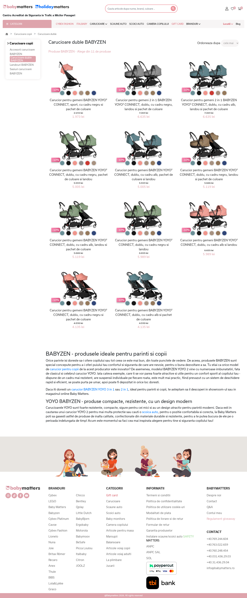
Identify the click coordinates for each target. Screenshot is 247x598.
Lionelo (53, 536)
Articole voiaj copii (118, 548)
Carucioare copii (23, 34)
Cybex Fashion (57, 530)
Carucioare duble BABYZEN (21, 59)
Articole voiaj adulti (118, 554)
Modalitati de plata (158, 513)
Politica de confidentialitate (164, 501)
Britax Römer (56, 554)
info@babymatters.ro (221, 568)
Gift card (112, 495)
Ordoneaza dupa (208, 43)
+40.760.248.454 (217, 550)
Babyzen (54, 513)
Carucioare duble (47, 34)
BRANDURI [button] (192, 24)
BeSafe (80, 542)
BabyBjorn (82, 518)
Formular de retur (157, 524)
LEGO (52, 501)
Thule (52, 571)
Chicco (80, 495)
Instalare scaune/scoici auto (170, 538)
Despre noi (214, 495)
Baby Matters (57, 507)
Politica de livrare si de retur (164, 518)
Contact (212, 501)
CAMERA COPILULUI (158, 24)
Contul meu (214, 513)
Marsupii (112, 536)
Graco (52, 589)
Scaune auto (114, 507)
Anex (51, 565)
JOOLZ (80, 565)
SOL (149, 558)
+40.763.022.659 (217, 544)
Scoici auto (113, 513)
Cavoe (52, 524)
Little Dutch (83, 513)
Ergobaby (82, 524)
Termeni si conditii (158, 495)
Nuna (51, 542)
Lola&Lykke (55, 583)
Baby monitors (115, 518)
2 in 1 (124, 389)
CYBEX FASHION (65, 24)
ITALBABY (81, 24)
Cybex (52, 495)
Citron (80, 560)
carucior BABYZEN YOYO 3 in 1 (92, 389)
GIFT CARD (178, 24)
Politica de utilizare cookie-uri (165, 507)
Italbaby (81, 554)
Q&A (210, 507)
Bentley (81, 501)
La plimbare (114, 560)
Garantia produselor (159, 530)
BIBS (51, 577)
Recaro (52, 560)
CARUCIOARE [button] (97, 24)
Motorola (82, 530)
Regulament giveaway (221, 518)
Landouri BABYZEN (22, 64)
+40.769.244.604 (217, 538)
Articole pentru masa (120, 530)
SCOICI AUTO (136, 24)
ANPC (150, 546)
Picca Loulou (84, 548)
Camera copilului (117, 524)
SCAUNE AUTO (118, 24)
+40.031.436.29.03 (219, 556)
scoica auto (150, 412)
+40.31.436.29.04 (218, 562)
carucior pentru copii (64, 369)
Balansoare (113, 542)
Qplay (80, 507)
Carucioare (113, 501)
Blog (238, 24)
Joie (51, 548)
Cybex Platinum (58, 518)
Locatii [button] (227, 24)
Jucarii (110, 565)
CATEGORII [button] (16, 24)
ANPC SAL (153, 552)
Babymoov (83, 536)
